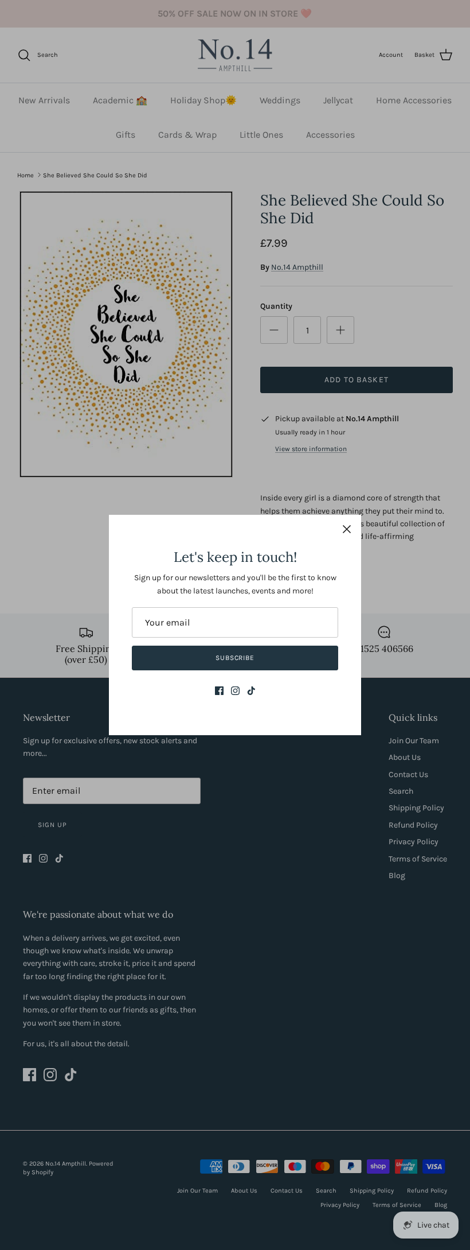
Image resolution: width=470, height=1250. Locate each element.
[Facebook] (219, 690)
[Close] (346, 529)
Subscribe (235, 658)
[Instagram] (235, 690)
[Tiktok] (251, 690)
